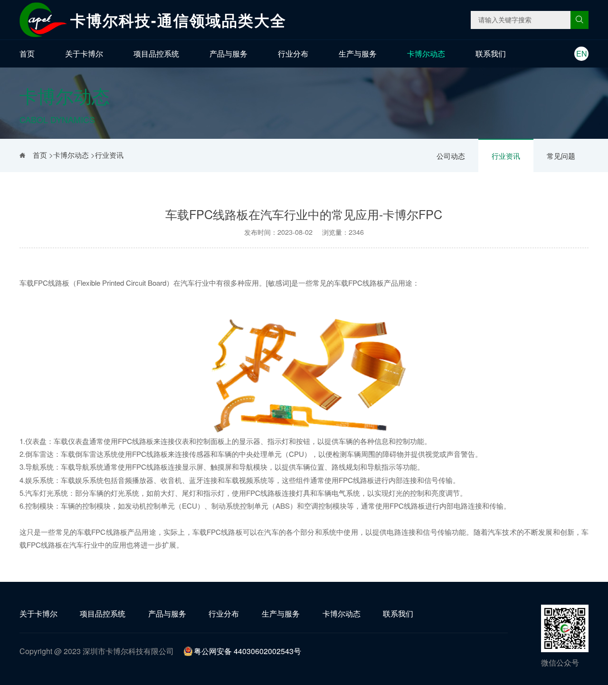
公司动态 (451, 156)
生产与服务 (358, 53)
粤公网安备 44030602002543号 (247, 651)
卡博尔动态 (426, 53)
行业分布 (293, 53)
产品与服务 (228, 53)
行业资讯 (506, 156)
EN (581, 53)
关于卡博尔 (84, 53)
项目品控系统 (156, 53)
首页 (27, 53)
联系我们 (490, 53)
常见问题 (561, 156)
